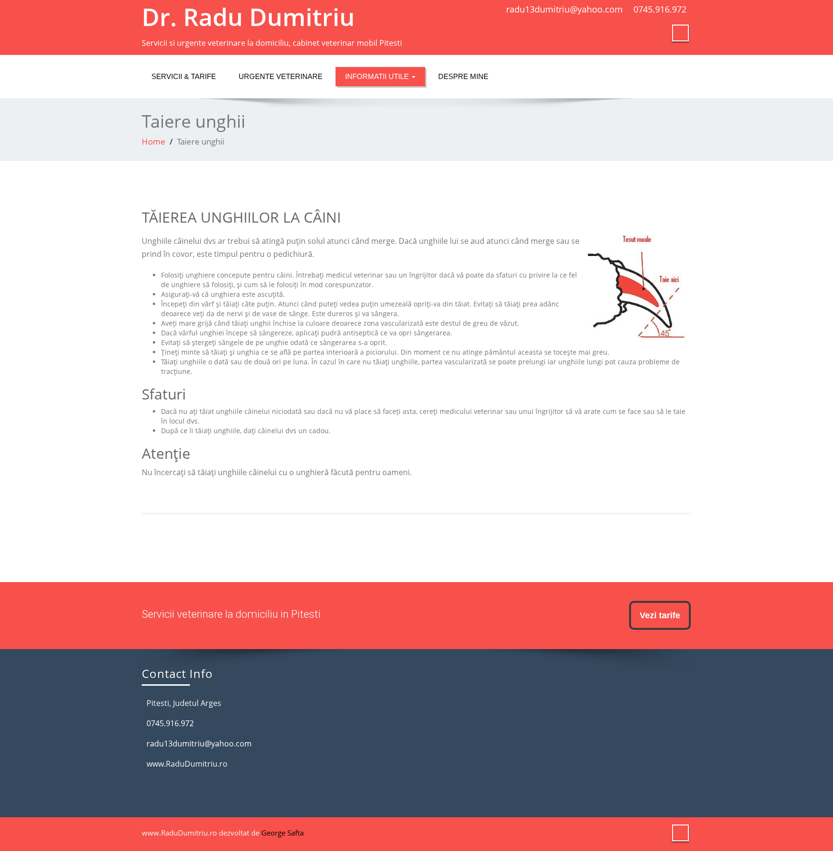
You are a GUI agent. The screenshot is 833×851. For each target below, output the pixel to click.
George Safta (282, 833)
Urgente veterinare (280, 76)
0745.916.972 (659, 9)
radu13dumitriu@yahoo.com (564, 9)
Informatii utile (378, 76)
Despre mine (463, 76)
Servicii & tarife (183, 76)
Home (153, 141)
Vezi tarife (660, 615)
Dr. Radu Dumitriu (248, 16)
